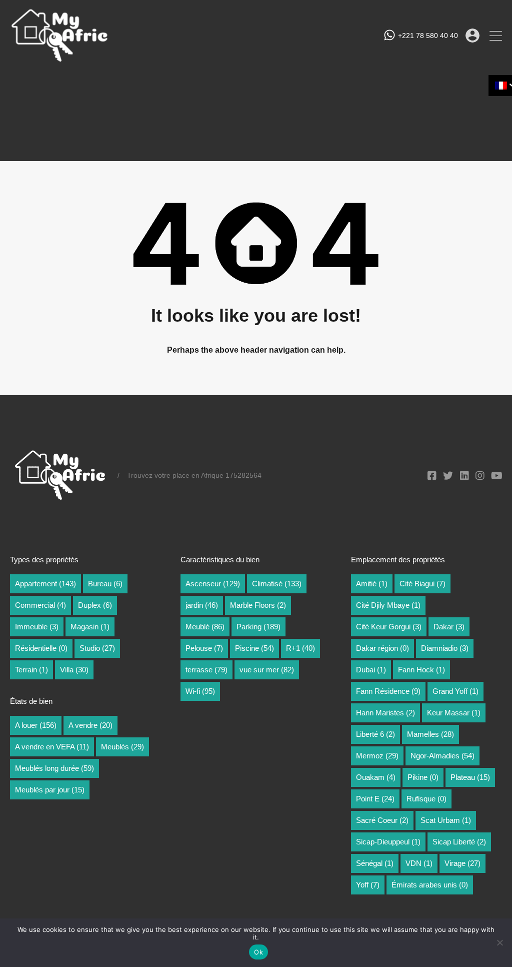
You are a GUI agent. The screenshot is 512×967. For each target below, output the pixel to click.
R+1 (300, 648)
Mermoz (377, 755)
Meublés (122, 746)
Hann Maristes (385, 712)
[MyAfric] (60, 59)
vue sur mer (267, 669)
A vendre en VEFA (52, 746)
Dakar (449, 626)
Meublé (205, 626)
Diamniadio (444, 648)
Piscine (254, 648)
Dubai (371, 669)
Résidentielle (41, 648)
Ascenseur (213, 583)
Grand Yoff (455, 691)
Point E (375, 798)
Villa (74, 669)
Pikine (423, 777)
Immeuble (36, 626)
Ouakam (376, 777)
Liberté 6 (375, 734)
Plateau (470, 777)
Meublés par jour (49, 789)
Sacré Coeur (382, 820)
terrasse (207, 669)
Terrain (31, 669)
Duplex (95, 605)
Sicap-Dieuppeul (388, 841)
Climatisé (277, 583)
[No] (499, 943)
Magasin (90, 626)
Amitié (372, 583)
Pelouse (204, 648)
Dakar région (382, 648)
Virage (462, 863)
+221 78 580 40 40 (428, 36)
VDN (419, 863)
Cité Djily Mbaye (388, 605)
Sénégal (375, 863)
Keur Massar (453, 712)
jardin (202, 605)
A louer (35, 725)
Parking (258, 626)
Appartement (45, 583)
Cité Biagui (423, 583)
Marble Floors (258, 605)
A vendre (90, 725)
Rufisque (426, 798)
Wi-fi (200, 691)
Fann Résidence (388, 691)
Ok (258, 952)
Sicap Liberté (459, 841)
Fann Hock (421, 669)
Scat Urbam (445, 820)
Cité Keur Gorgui (389, 626)
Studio (97, 648)
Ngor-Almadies (442, 755)
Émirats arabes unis (430, 884)
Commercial (40, 605)
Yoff (368, 884)
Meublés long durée (54, 768)
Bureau (105, 583)
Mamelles (430, 734)
